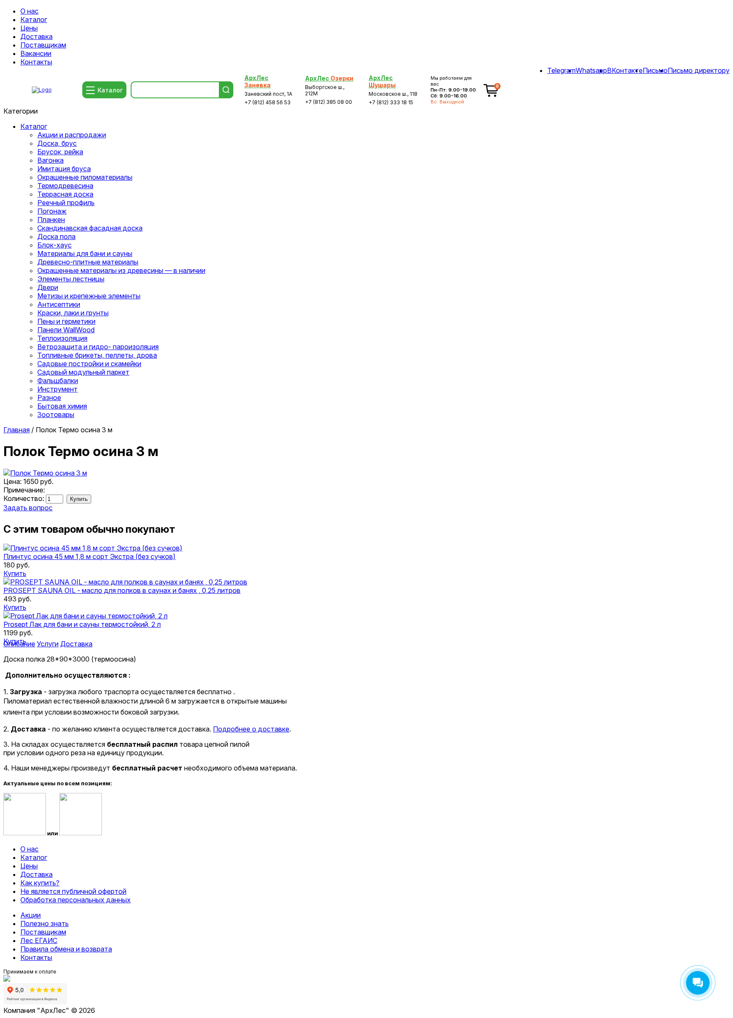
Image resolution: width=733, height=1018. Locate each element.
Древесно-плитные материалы (87, 262)
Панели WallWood (66, 329)
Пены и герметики (66, 321)
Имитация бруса (64, 168)
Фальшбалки (57, 380)
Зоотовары (55, 414)
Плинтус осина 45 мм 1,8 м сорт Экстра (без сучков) (89, 556)
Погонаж (52, 211)
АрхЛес (257, 81)
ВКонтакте (625, 70)
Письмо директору (699, 70)
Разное (49, 397)
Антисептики (58, 304)
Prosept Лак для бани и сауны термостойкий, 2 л (82, 624)
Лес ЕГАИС (38, 940)
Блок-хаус (54, 245)
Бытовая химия (62, 406)
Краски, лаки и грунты (73, 313)
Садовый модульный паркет (83, 372)
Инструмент (57, 389)
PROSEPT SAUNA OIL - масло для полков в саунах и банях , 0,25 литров (122, 590)
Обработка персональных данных (75, 900)
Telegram (561, 70)
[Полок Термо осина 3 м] (45, 473)
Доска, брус (57, 143)
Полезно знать (44, 923)
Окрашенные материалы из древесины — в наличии (121, 270)
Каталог (33, 19)
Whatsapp (591, 70)
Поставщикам (43, 45)
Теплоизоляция (62, 338)
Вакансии (35, 53)
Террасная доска (65, 194)
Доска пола (56, 236)
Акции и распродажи (71, 135)
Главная (16, 430)
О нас (29, 11)
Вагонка (50, 160)
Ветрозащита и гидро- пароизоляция (98, 346)
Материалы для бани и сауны (84, 253)
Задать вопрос (28, 507)
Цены (29, 28)
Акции (30, 915)
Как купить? (39, 883)
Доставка (36, 36)
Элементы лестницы (70, 279)
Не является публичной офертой (73, 891)
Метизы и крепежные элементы (88, 296)
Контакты (36, 62)
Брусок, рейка (60, 151)
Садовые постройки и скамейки (89, 363)
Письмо (655, 70)
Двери (47, 287)
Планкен (51, 219)
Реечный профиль (66, 202)
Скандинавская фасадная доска (90, 228)
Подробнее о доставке (251, 729)
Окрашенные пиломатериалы (84, 177)
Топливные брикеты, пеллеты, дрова (97, 355)
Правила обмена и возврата (66, 949)
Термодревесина (65, 185)
